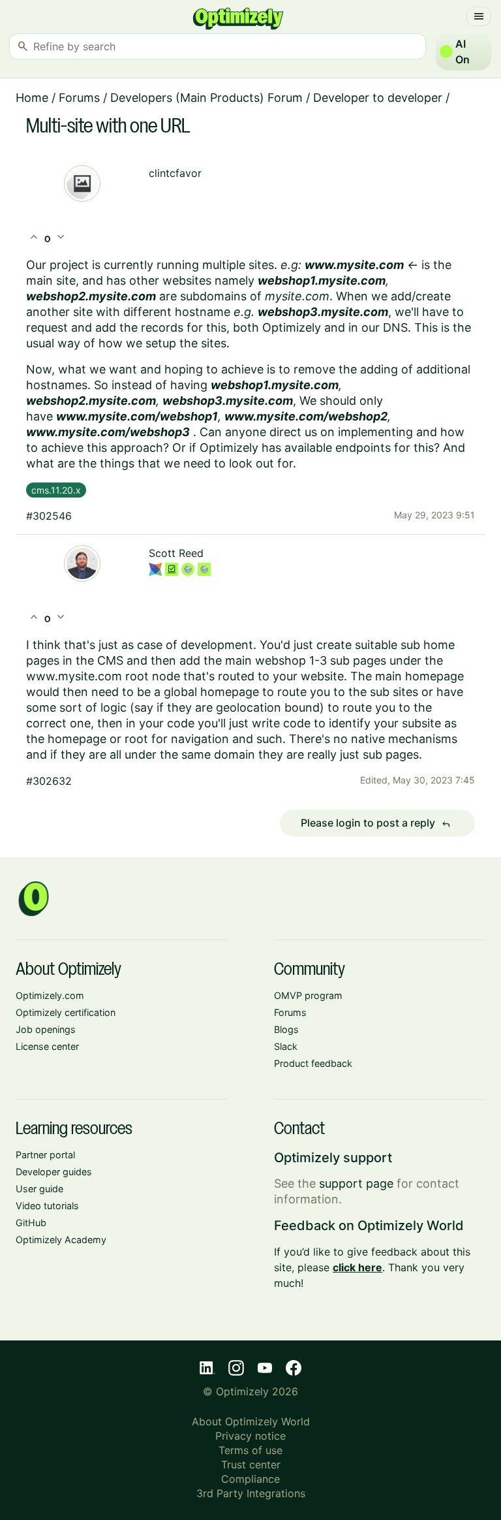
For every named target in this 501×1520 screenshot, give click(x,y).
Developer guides (54, 1171)
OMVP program (308, 995)
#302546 (49, 515)
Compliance (250, 1478)
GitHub (31, 1222)
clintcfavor (175, 173)
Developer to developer (377, 97)
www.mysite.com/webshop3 (108, 432)
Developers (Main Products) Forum (206, 97)
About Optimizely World (251, 1421)
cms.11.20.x (56, 490)
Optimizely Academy (61, 1239)
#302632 (49, 780)
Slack (285, 1046)
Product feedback (313, 1063)
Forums (79, 97)
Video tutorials (47, 1205)
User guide (39, 1188)
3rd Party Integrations (250, 1493)
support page (356, 1183)
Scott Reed (176, 553)
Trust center (251, 1464)
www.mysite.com (354, 265)
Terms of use (250, 1450)
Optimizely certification (65, 1012)
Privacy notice (250, 1435)
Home (32, 97)
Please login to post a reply (376, 823)
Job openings (46, 1029)
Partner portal (45, 1154)
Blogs (286, 1029)
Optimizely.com (50, 995)
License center (47, 1046)
